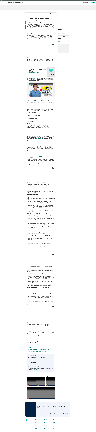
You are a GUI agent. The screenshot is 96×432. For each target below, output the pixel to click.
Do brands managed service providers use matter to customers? (39, 347)
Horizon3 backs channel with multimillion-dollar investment (64, 409)
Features (11, 2)
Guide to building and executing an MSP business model (37, 70)
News (9, 2)
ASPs (31, 60)
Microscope (28, 407)
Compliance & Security (10, 4)
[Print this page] (25, 26)
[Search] (89, 2)
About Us (36, 419)
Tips (13, 2)
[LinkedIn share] (25, 24)
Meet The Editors (37, 422)
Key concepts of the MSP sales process (34, 72)
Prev (51, 13)
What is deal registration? (33, 366)
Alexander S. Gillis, (30, 20)
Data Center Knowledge (12, 0)
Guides (54, 419)
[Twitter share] (25, 22)
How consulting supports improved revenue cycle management (63, 33)
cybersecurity (31, 115)
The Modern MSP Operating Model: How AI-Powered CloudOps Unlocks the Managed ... (62, 41)
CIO (9, 0)
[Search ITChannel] (4, 1)
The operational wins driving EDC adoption (62, 31)
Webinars (16, 2)
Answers (45, 422)
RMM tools (40, 156)
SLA (27, 80)
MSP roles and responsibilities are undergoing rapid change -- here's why (40, 345)
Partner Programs (37, 4)
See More (63, 36)
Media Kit (36, 428)
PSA (28, 157)
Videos (54, 428)
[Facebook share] (25, 21)
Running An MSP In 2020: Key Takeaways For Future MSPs (38, 351)
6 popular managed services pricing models (34, 73)
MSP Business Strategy (24, 4)
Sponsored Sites (19, 2)
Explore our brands (92, 0)
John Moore (39, 20)
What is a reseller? (32, 362)
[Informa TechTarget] (1, 0)
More (22, 2)
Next (54, 13)
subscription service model (37, 140)
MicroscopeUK (4, 0)
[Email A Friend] (25, 28)
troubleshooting (38, 138)
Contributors (45, 419)
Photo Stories (54, 422)
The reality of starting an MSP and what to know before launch (39, 349)
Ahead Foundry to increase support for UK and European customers (53, 409)
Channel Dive (17, 0)
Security (7, 0)
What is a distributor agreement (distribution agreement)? (40, 357)
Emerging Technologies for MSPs (17, 4)
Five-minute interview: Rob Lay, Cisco (42, 407)
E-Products (45, 425)
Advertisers (36, 425)
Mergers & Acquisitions (30, 4)
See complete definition (36, 364)
